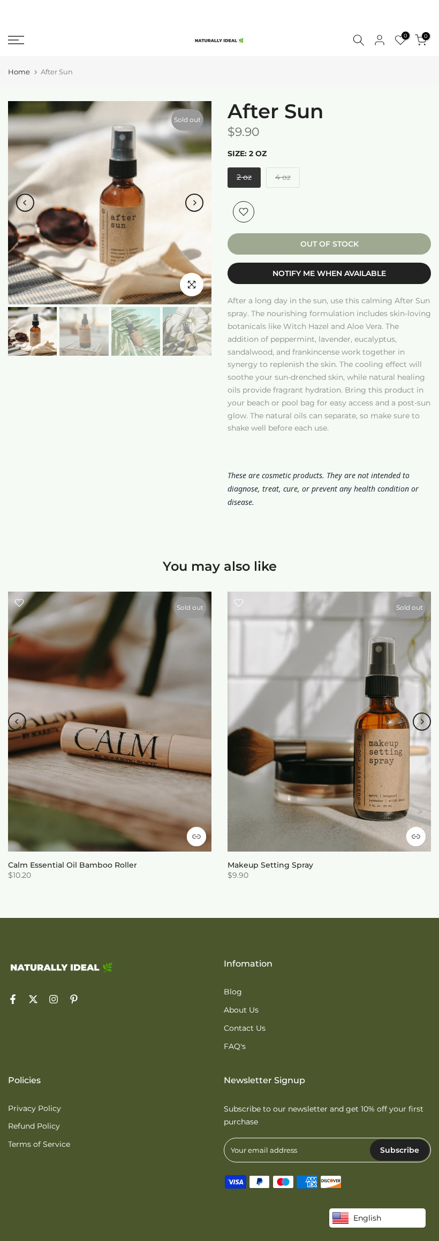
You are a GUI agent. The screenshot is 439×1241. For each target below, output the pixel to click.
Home (19, 71)
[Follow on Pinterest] (74, 1000)
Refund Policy (34, 1126)
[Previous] (25, 203)
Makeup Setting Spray (270, 865)
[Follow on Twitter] (33, 1000)
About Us (241, 1010)
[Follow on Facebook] (13, 1000)
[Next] (194, 203)
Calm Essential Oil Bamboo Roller (72, 865)
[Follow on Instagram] (53, 1000)
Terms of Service (39, 1144)
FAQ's (235, 1046)
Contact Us (245, 1028)
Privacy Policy (34, 1108)
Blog (233, 992)
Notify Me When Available (329, 273)
